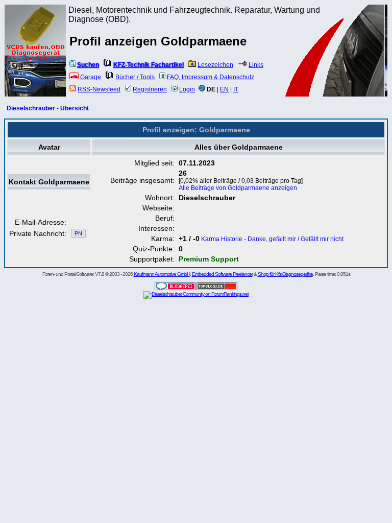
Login (187, 89)
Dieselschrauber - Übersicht (48, 108)
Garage (90, 77)
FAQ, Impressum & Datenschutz (210, 77)
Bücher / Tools (135, 77)
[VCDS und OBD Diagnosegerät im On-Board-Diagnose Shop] (35, 64)
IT (235, 89)
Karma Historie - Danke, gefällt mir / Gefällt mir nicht (272, 239)
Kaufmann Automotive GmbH (162, 274)
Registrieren (150, 89)
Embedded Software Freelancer (222, 274)
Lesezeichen (215, 64)
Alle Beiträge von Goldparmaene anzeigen (238, 188)
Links (256, 64)
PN (78, 233)
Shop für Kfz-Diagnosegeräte (285, 274)
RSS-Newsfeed (99, 89)
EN (224, 89)
